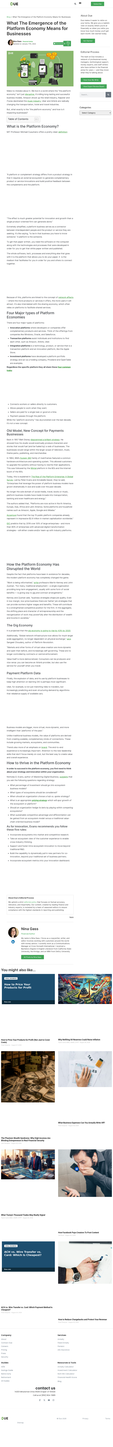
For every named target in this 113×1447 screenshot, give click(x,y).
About (3, 1339)
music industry (34, 101)
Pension (61, 1346)
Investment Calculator (67, 1370)
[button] (75, 4)
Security (4, 1357)
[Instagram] (53, 1400)
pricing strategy (39, 800)
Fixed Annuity (63, 1342)
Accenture (11, 515)
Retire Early (6, 1374)
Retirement (6, 1377)
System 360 (25, 458)
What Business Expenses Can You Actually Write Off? (81, 1123)
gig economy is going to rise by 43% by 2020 (49, 630)
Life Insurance (64, 1350)
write (36, 582)
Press (3, 1353)
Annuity (61, 1339)
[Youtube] (49, 1400)
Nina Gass (29, 929)
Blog (8, 17)
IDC (8, 523)
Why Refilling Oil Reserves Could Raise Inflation (79, 1039)
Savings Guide (7, 1370)
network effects (65, 297)
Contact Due (6, 1342)
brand (44, 747)
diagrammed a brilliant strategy (45, 439)
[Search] (108, 94)
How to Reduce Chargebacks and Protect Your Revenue (82, 1319)
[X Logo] (44, 1400)
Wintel (34, 468)
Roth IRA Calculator (66, 1374)
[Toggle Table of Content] (35, 119)
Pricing (4, 1350)
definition (62, 132)
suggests (64, 777)
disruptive (29, 94)
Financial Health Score (67, 1377)
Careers (4, 1346)
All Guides (5, 1381)
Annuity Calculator (66, 1366)
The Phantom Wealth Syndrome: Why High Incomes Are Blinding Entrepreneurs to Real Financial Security (25, 1139)
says (69, 639)
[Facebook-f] (40, 1400)
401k (3, 1366)
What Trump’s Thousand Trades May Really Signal (23, 1215)
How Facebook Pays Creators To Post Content (78, 1232)
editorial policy (30, 902)
